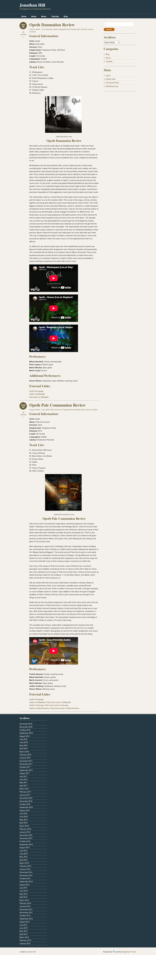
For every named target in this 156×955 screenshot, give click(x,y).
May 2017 (23, 782)
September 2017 (26, 770)
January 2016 (25, 832)
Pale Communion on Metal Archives (64, 708)
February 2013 (25, 940)
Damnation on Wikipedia (39, 397)
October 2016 (25, 804)
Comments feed (112, 82)
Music (43, 16)
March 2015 (24, 863)
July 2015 (23, 850)
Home (23, 16)
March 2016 (24, 826)
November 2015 (26, 838)
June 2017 (24, 779)
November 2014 (26, 875)
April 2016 (23, 822)
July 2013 (23, 925)
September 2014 (26, 881)
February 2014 (25, 903)
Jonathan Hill (32, 5)
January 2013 (25, 943)
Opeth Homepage (36, 391)
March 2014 (24, 900)
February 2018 (25, 754)
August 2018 (24, 736)
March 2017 (24, 788)
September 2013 (26, 918)
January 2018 (25, 757)
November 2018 (26, 727)
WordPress (114, 951)
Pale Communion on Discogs (56, 705)
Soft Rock (84, 29)
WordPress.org (112, 86)
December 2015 (26, 835)
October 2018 (25, 730)
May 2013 (23, 931)
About (33, 16)
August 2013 (24, 921)
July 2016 (23, 813)
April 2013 (23, 934)
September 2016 (26, 807)
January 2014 (25, 906)
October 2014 (25, 878)
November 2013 (26, 912)
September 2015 (26, 844)
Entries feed (110, 79)
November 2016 (26, 801)
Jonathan (23, 34)
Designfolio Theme (129, 951)
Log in (108, 75)
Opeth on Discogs (36, 705)
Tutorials (55, 16)
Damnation (49, 29)
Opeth (56, 29)
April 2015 (23, 860)
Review (73, 29)
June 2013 (24, 928)
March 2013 (24, 937)
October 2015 (25, 841)
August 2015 (24, 847)
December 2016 (26, 798)
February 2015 (25, 866)
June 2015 (24, 853)
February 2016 (25, 829)
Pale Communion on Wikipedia (58, 702)
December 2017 (26, 761)
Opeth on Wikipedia (37, 394)
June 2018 (24, 742)
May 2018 (23, 745)
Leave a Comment (91, 409)
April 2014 (23, 897)
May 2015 (23, 856)
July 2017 (23, 776)
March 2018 (24, 751)
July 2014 (23, 887)
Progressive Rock (64, 29)
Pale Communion (56, 409)
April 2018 (23, 748)
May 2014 (23, 894)
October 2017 (25, 767)
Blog (66, 16)
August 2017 (24, 773)
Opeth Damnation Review (52, 25)
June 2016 (24, 816)
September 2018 (26, 733)
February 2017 (25, 791)
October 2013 (25, 915)
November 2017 (26, 764)
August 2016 (24, 810)
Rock (78, 29)
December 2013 (26, 909)
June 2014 (24, 890)
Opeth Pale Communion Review (57, 405)
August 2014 (24, 884)
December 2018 (26, 723)
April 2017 (23, 785)
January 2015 (25, 869)
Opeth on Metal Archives (39, 708)
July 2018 (23, 739)
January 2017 (25, 795)
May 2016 (23, 819)
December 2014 (26, 872)
